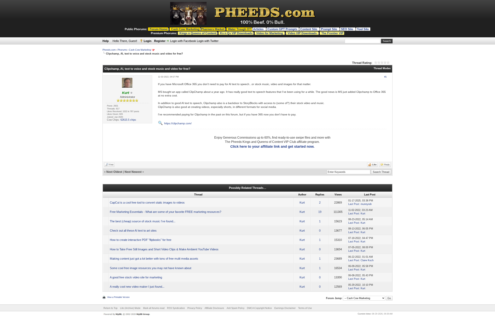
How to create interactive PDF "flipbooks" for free (140, 239)
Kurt (302, 202)
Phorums (122, 50)
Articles (258, 29)
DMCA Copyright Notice (259, 308)
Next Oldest (114, 171)
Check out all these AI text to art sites (133, 230)
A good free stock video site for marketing (136, 277)
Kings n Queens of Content (197, 33)
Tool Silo (363, 29)
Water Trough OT (239, 29)
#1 (385, 77)
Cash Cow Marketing (140, 50)
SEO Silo (347, 29)
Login (147, 41)
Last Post (353, 204)
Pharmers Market (212, 29)
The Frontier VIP (332, 33)
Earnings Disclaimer (285, 308)
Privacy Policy (194, 308)
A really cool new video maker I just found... (137, 286)
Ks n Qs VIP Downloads (236, 33)
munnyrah (366, 204)
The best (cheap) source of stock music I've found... (142, 221)
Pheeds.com (109, 50)
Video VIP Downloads (302, 33)
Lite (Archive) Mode (130, 308)
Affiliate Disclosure (214, 308)
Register (160, 41)
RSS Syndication (176, 308)
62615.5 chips (128, 119)
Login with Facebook (183, 41)
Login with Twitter (207, 41)
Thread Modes (382, 68)
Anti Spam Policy (235, 308)
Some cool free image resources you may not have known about (150, 268)
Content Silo (309, 29)
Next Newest (133, 171)
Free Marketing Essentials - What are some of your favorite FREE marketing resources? (165, 211)
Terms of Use (305, 308)
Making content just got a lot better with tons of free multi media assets (154, 258)
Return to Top (110, 308)
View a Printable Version (118, 297)
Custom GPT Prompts (282, 29)
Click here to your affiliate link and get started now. (272, 146)
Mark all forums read (154, 308)
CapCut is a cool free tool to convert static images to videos (147, 202)
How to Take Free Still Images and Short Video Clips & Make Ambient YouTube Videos (164, 249)
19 (319, 211)
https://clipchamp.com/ (178, 123)
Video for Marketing (269, 33)
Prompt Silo (329, 29)
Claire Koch (367, 260)
